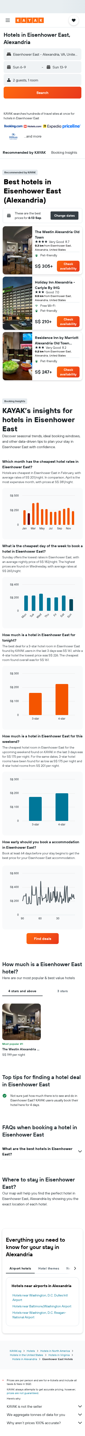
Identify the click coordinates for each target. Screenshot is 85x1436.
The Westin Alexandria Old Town (57, 234)
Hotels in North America (55, 1351)
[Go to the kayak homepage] (29, 20)
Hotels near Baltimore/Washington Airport (41, 1306)
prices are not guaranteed (22, 1393)
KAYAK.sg (15, 1351)
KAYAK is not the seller (24, 1406)
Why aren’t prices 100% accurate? (34, 1422)
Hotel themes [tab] (48, 1268)
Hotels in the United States (26, 1355)
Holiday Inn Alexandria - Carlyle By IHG (55, 285)
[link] (43, 938)
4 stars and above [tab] (22, 991)
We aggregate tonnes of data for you (36, 1414)
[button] (8, 20)
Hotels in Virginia (59, 1355)
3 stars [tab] (62, 991)
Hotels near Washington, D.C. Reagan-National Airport (39, 1315)
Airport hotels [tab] (20, 1268)
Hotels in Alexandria (24, 1359)
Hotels (31, 1351)
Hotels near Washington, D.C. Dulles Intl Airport (40, 1297)
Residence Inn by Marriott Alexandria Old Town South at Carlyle (56, 340)
